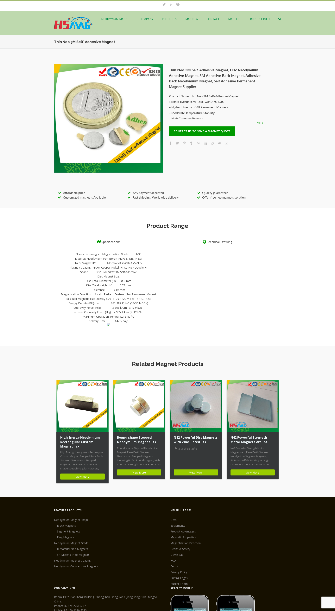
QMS (173, 520)
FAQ (173, 560)
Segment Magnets (68, 531)
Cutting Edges (179, 578)
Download (176, 555)
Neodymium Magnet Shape (71, 520)
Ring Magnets (65, 537)
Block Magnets (66, 525)
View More (82, 476)
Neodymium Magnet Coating (72, 560)
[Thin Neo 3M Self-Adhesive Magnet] (108, 118)
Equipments (177, 525)
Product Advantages (183, 531)
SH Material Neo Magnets (73, 555)
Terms (174, 566)
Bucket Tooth (179, 584)
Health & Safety (180, 549)
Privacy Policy (178, 572)
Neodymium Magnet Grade (71, 543)
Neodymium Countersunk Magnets (76, 566)
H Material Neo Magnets (72, 549)
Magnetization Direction (185, 543)
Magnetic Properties (183, 537)
